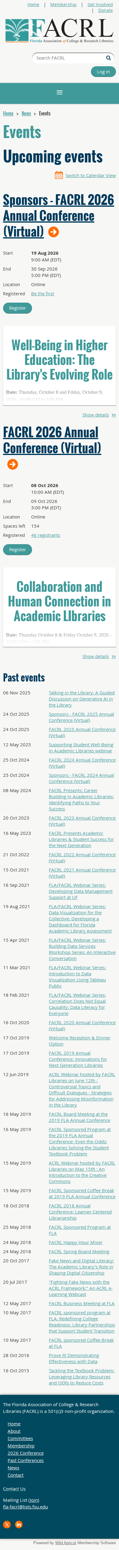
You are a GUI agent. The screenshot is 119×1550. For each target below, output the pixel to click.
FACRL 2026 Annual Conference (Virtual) (52, 440)
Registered (14, 294)
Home (33, 4)
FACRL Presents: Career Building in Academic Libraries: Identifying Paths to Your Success (81, 799)
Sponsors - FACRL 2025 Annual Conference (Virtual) (81, 717)
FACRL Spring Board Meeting (79, 1251)
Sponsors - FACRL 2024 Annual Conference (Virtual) (81, 778)
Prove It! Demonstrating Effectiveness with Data (74, 1358)
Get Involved (100, 4)
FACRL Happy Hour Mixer (76, 1242)
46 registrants (45, 535)
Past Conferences (26, 1460)
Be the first (42, 293)
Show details (95, 415)
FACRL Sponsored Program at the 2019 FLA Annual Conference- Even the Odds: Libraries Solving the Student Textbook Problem (80, 1141)
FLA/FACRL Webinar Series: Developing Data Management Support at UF (81, 891)
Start (8, 253)
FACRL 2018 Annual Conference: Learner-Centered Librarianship (80, 1212)
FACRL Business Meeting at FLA (82, 1303)
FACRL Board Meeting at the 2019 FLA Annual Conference (79, 1117)
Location (11, 284)
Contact (15, 1475)
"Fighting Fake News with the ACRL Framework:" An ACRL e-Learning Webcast (81, 1288)
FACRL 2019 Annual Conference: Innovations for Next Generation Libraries (78, 1059)
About (14, 1431)
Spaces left (14, 526)
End (7, 269)
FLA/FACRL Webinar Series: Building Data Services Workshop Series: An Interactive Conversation (82, 949)
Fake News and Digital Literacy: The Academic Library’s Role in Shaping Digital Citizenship (81, 1266)
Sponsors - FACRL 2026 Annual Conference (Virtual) (58, 215)
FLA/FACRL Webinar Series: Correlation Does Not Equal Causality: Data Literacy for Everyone (77, 1004)
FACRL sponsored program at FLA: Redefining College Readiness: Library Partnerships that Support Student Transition (82, 1321)
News (26, 113)
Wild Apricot (65, 1543)
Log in (103, 71)
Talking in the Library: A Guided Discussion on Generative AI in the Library (82, 698)
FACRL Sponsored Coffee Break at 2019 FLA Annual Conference (82, 1193)
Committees (20, 1438)
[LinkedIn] (19, 1524)
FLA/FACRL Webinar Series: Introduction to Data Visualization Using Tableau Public (77, 976)
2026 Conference (26, 1453)
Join (34, 1500)
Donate (105, 10)
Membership (63, 4)
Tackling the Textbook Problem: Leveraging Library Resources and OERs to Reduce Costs (81, 1376)
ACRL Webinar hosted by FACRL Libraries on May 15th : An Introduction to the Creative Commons (82, 1172)
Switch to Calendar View (91, 175)
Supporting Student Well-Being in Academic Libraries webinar (81, 747)
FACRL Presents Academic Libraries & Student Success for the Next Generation (81, 839)
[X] (7, 1524)
